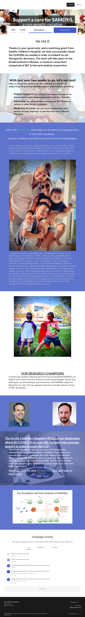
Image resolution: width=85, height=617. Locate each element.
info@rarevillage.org (75, 607)
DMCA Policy (8, 615)
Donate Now (65, 30)
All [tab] (29, 547)
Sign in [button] (78, 5)
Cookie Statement (42, 613)
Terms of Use (34, 613)
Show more (42, 589)
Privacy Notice (26, 613)
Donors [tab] (54, 547)
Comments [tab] (41, 547)
